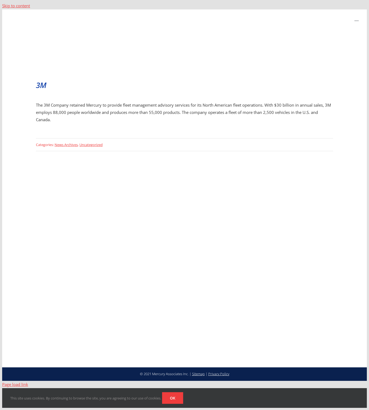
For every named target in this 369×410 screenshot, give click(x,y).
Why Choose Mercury (262, 307)
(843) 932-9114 (194, 304)
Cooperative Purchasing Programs (300, 326)
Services (259, 318)
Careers (297, 304)
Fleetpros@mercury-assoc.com (208, 310)
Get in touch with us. (177, 239)
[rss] (176, 335)
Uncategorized (91, 144)
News (256, 334)
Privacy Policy (218, 373)
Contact (297, 312)
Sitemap (198, 373)
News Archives (66, 144)
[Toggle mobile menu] (356, 18)
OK (172, 398)
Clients (258, 326)
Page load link (15, 384)
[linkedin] (167, 335)
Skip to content (16, 5)
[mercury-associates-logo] (83, 297)
